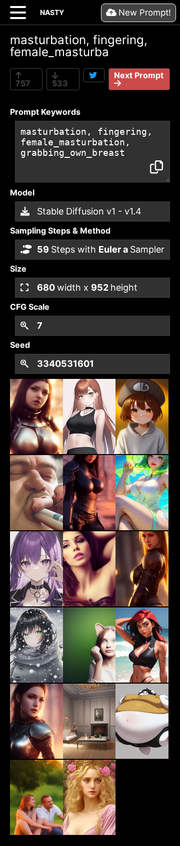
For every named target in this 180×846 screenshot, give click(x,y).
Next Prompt (139, 75)
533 (60, 83)
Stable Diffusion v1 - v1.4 (88, 211)
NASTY (52, 12)
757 (23, 83)
